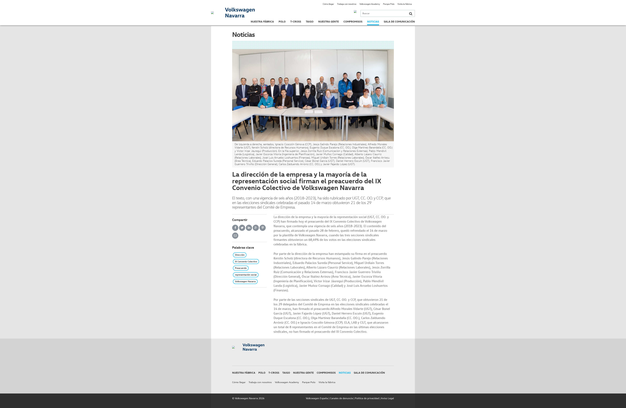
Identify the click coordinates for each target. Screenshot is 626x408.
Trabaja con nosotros (346, 3)
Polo (282, 21)
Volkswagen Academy (369, 3)
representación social (246, 274)
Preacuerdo (241, 268)
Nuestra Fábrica (262, 21)
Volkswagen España (317, 398)
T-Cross (295, 21)
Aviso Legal (387, 398)
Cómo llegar (328, 3)
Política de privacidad (367, 398)
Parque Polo (388, 3)
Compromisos (352, 21)
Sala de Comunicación (399, 21)
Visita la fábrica (404, 3)
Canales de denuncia (341, 398)
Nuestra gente (328, 21)
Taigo (309, 21)
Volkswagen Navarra (245, 281)
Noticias (373, 21)
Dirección (240, 254)
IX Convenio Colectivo (246, 261)
